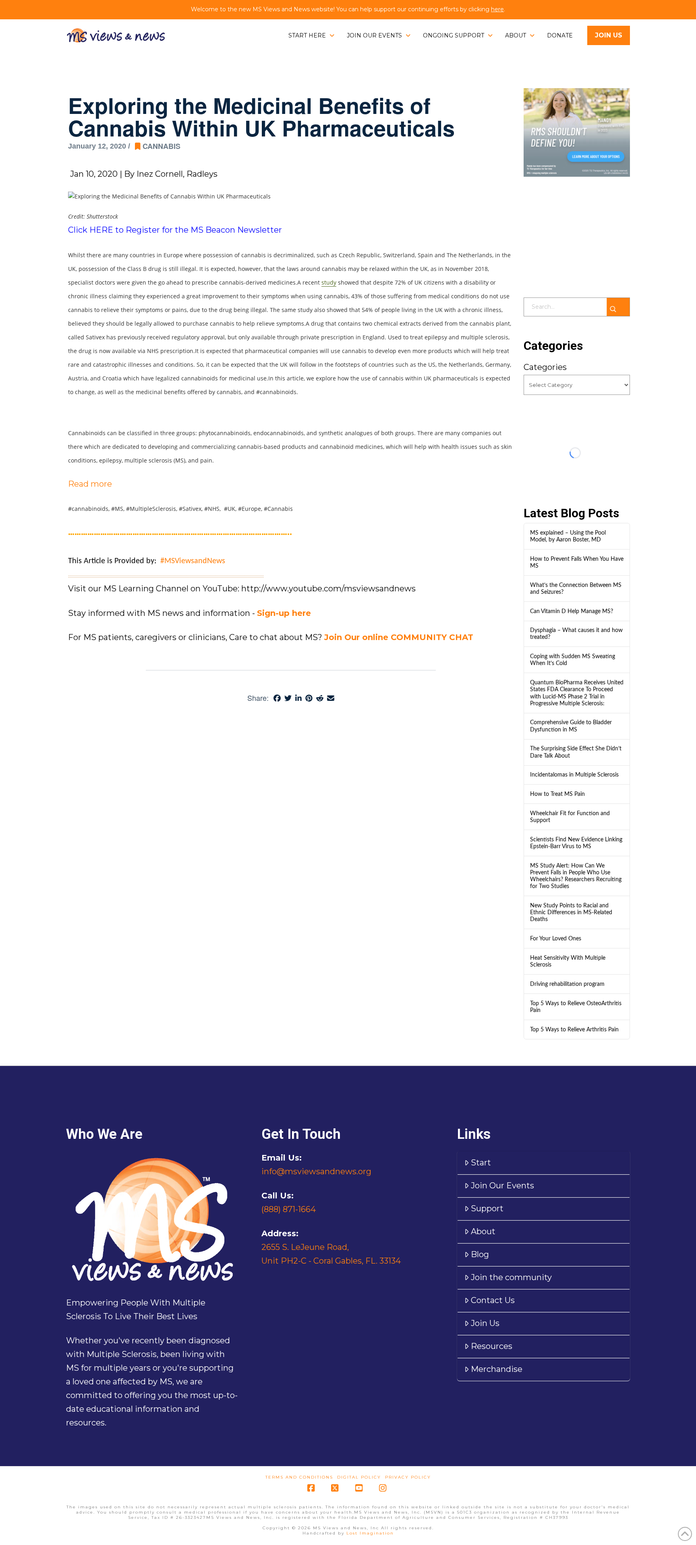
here (497, 9)
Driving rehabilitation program (567, 984)
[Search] (618, 307)
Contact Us (493, 1300)
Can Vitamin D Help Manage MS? (571, 611)
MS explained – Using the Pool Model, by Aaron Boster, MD (568, 536)
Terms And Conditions (299, 1477)
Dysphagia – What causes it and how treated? (576, 633)
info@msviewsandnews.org (316, 1171)
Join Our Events (502, 1185)
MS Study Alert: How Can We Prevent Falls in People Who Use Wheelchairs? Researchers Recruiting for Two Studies (575, 876)
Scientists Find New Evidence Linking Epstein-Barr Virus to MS (576, 843)
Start (481, 1162)
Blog (480, 1254)
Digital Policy (359, 1477)
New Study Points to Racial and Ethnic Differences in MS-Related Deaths (571, 912)
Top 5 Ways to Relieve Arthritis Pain (574, 1030)
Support (487, 1208)
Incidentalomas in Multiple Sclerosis (574, 775)
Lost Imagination (370, 1533)
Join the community (511, 1277)
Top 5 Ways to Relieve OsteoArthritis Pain (575, 1006)
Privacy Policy (408, 1477)
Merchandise (496, 1369)
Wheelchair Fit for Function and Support (570, 816)
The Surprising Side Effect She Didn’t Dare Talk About (575, 752)
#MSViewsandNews (192, 561)
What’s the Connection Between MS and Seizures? (575, 588)
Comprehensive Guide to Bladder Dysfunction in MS (571, 725)
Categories (545, 367)
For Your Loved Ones (555, 939)
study (328, 282)
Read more (90, 484)
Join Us (485, 1323)
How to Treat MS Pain (557, 794)
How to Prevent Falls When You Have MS (577, 562)
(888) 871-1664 (288, 1209)
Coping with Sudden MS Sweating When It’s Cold (572, 659)
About (483, 1231)
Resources (491, 1346)
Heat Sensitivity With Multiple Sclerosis (567, 961)
